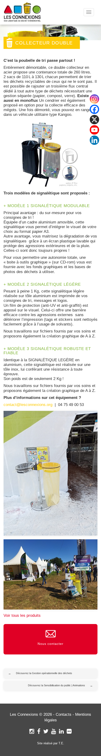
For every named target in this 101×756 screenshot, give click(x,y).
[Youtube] (94, 130)
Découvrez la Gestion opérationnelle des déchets (44, 673)
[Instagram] (31, 731)
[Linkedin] (94, 140)
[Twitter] (45, 731)
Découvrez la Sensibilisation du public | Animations (56, 685)
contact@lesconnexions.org (28, 404)
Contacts (63, 714)
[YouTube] (53, 731)
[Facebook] (38, 731)
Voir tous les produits (22, 615)
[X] (94, 119)
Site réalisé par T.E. (50, 743)
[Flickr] (69, 731)
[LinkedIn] (61, 731)
